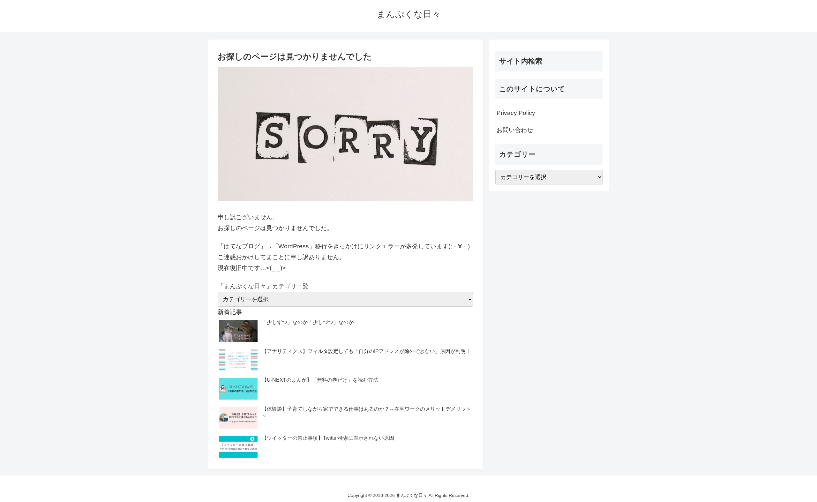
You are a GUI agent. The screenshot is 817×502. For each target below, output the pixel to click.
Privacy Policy (516, 112)
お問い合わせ (515, 130)
